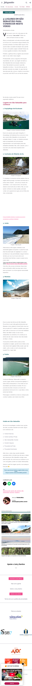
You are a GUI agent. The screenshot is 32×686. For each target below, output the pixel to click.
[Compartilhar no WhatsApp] (9, 483)
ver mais (29, 511)
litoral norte (6, 491)
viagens (17, 492)
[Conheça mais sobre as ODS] (16, 662)
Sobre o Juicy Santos (16, 589)
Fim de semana (9, 6)
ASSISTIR (12, 683)
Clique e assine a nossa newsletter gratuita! (16, 263)
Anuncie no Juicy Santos (16, 578)
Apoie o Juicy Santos (16, 594)
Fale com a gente (16, 583)
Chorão (16, 6)
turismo (12, 492)
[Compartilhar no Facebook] (13, 483)
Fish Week (22, 6)
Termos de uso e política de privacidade (16, 599)
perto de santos (16, 491)
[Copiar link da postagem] (5, 483)
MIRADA (28, 6)
